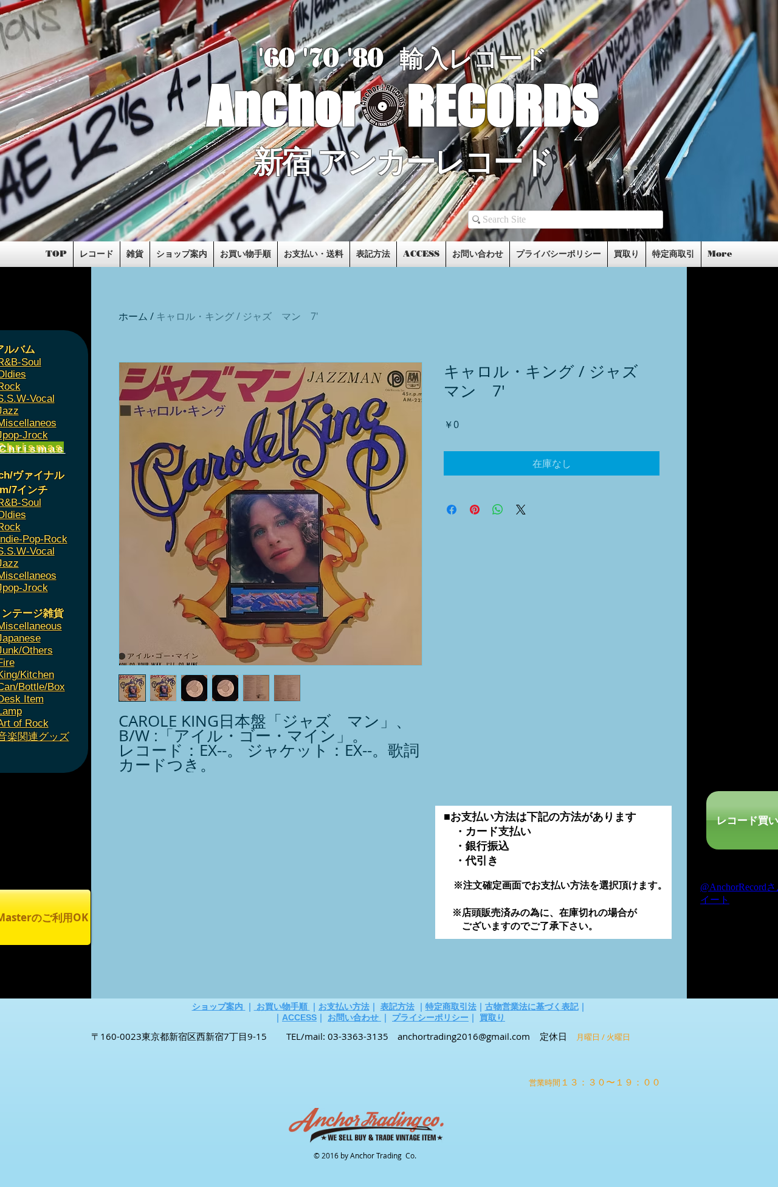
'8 (357, 58)
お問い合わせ (354, 1017)
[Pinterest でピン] (474, 509)
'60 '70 (302, 58)
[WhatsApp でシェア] (498, 509)
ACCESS (299, 1017)
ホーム (133, 316)
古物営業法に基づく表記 (532, 1006)
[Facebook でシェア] (451, 509)
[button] (104, 202)
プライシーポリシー (430, 1017)
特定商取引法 (451, 1006)
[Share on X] (521, 509)
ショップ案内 (219, 1006)
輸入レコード (474, 58)
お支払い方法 (344, 1006)
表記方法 (397, 1006)
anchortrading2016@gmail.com (464, 1036)
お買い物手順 (282, 1006)
